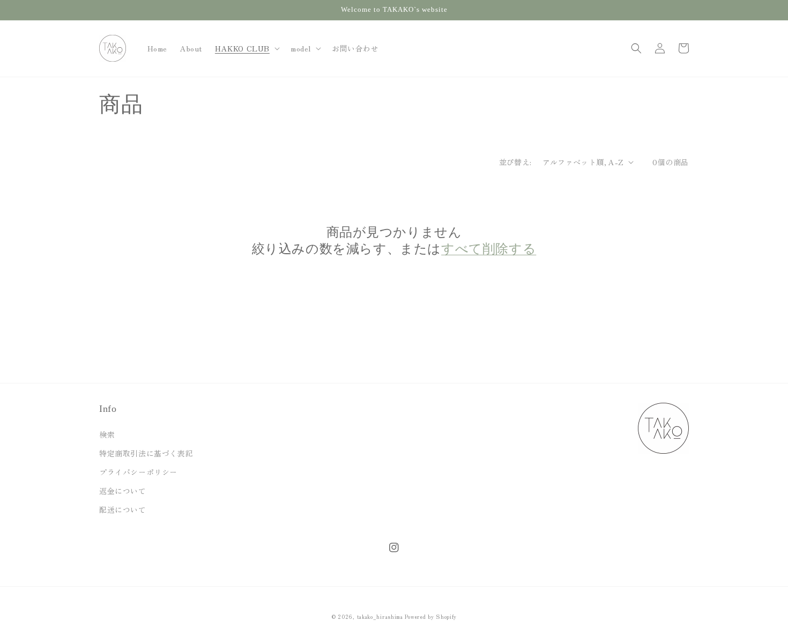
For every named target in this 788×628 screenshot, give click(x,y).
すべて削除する (488, 249)
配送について (122, 509)
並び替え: (515, 162)
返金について (122, 490)
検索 (107, 434)
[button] (246, 48)
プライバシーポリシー (138, 472)
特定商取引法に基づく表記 (146, 453)
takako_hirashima (380, 616)
